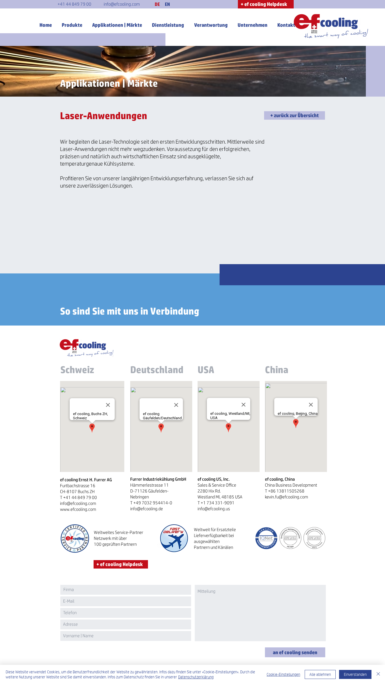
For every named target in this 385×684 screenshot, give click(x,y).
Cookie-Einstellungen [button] (283, 674)
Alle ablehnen (320, 674)
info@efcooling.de (146, 509)
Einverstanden (355, 674)
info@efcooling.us (214, 509)
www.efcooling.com (78, 509)
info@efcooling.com (78, 503)
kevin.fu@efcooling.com (286, 497)
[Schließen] (378, 674)
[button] (157, 4)
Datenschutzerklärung (196, 676)
